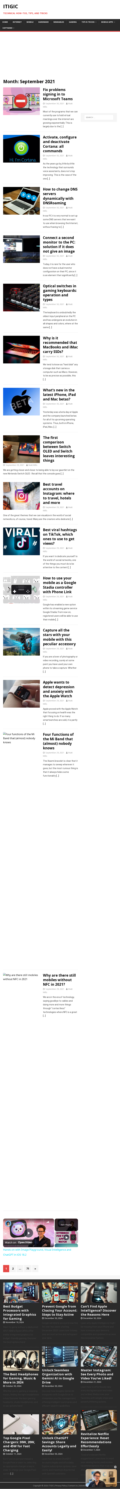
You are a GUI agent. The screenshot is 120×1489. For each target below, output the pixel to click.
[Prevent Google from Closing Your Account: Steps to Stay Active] (60, 1301)
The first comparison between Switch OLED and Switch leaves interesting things (59, 449)
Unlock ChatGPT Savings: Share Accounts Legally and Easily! (59, 1444)
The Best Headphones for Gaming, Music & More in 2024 (20, 1378)
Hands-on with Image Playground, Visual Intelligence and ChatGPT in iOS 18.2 (28, 1223)
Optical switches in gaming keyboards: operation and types (60, 293)
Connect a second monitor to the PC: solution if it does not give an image (59, 244)
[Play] (66, 1237)
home (5, 22)
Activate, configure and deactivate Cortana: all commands (60, 144)
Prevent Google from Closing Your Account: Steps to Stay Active (59, 1310)
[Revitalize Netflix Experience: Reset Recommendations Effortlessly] (99, 1428)
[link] (8, 1223)
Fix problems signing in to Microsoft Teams (58, 94)
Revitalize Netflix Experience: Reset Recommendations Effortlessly (96, 1440)
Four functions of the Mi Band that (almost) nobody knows (58, 741)
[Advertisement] (60, 53)
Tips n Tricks (88, 22)
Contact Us (73, 1486)
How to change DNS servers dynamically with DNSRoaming (60, 196)
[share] (48, 1222)
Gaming (73, 22)
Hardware (43, 22)
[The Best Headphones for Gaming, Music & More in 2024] (21, 1369)
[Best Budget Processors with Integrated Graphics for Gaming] (21, 1301)
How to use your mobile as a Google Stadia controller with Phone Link (59, 585)
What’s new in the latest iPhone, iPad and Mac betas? (59, 395)
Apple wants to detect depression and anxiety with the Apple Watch (58, 689)
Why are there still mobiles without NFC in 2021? (59, 980)
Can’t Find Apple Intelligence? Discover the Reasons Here (98, 1310)
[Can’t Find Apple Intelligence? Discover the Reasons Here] (99, 1301)
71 (27, 1268)
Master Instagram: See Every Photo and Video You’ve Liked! (97, 1374)
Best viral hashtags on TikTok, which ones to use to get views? (60, 536)
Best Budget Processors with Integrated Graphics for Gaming (19, 1312)
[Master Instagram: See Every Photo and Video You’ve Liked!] (99, 1364)
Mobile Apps (107, 22)
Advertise (83, 1486)
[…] (62, 126)
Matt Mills (32, 465)
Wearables (58, 22)
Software (7, 28)
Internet (17, 22)
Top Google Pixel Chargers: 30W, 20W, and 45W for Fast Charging (19, 1444)
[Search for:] (99, 117)
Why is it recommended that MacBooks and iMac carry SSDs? (60, 345)
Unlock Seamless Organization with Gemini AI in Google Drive (58, 1376)
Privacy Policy (61, 1486)
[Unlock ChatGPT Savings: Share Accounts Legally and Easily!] (60, 1432)
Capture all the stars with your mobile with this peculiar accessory (59, 637)
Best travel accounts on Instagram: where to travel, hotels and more (58, 493)
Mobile (30, 22)
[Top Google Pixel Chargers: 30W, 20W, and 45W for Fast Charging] (21, 1432)
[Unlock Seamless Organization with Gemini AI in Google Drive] (60, 1364)
